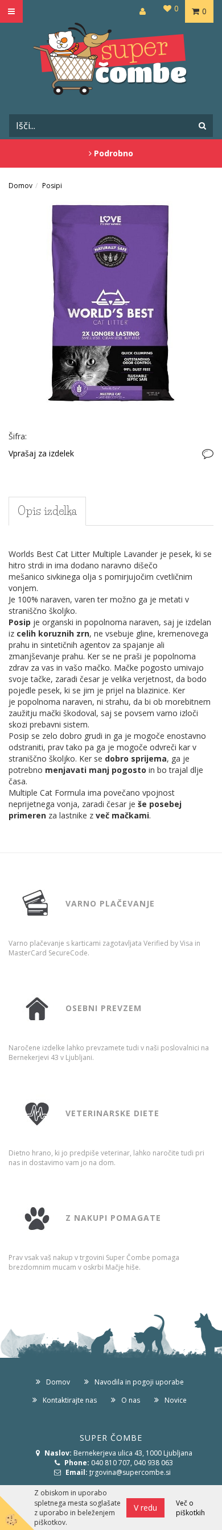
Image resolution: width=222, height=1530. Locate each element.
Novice (176, 1400)
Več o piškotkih (190, 1507)
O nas (130, 1400)
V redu (145, 1507)
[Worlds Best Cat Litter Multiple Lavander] (111, 302)
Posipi (52, 185)
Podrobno (112, 153)
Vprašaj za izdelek (41, 453)
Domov (20, 185)
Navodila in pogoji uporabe (139, 1382)
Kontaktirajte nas (70, 1400)
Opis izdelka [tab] (47, 511)
